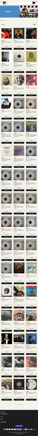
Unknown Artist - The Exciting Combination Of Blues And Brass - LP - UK (31, 347)
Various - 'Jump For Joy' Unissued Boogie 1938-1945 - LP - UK (19, 230)
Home (2, 20)
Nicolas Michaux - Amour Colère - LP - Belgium (5, 65)
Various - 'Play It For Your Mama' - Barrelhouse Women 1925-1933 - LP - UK (31, 253)
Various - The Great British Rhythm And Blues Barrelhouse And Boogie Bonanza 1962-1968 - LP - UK (19, 160)
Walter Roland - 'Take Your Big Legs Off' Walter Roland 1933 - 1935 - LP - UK (31, 112)
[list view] (36, 25)
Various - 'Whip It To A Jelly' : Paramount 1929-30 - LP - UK (31, 230)
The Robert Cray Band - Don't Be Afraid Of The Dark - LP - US (19, 347)
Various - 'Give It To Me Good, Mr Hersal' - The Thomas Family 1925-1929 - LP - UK (6, 253)
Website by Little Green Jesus (13, 432)
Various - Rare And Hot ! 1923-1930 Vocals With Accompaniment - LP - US (31, 65)
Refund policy (27, 432)
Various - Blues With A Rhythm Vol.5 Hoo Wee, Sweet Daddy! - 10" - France (31, 324)
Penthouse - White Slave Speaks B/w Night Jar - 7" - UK (18, 393)
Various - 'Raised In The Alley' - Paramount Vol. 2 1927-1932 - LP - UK (19, 207)
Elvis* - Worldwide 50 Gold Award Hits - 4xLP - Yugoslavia (19, 42)
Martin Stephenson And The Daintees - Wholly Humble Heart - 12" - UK (18, 65)
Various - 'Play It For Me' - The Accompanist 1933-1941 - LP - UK (31, 184)
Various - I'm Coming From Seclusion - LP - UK (5, 88)
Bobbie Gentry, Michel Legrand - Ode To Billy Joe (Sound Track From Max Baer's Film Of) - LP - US (19, 301)
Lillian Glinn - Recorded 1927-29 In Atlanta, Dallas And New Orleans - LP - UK (6, 159)
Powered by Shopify (19, 434)
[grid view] (34, 25)
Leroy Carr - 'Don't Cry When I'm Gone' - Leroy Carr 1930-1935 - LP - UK (6, 207)
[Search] (34, 3)
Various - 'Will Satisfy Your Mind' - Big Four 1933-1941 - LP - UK (31, 207)
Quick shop (7, 46)
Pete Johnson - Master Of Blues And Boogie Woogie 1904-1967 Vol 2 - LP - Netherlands (31, 135)
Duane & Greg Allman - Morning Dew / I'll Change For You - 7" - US (31, 393)
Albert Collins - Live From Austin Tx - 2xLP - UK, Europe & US (6, 42)
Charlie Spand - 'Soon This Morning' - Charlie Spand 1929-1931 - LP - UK (6, 277)
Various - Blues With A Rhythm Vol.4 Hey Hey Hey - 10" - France (19, 324)
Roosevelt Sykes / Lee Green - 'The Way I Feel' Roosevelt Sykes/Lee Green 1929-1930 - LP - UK (6, 136)
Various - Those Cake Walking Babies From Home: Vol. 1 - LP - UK (19, 89)
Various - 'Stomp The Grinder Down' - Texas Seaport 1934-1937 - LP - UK (18, 135)
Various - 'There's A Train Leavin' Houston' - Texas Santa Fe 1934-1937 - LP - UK (6, 184)
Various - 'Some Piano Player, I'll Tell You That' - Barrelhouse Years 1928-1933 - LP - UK (19, 112)
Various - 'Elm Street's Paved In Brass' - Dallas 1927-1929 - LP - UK (6, 230)
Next (21, 404)
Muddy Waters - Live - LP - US (19, 276)
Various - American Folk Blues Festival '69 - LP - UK (31, 370)
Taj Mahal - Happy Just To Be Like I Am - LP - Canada (6, 347)
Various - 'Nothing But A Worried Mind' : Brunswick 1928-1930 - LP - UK (18, 184)
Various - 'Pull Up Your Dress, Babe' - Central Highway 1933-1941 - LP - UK (31, 159)
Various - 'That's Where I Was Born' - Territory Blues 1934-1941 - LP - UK (18, 253)
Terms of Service (21, 432)
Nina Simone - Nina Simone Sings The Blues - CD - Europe (6, 324)
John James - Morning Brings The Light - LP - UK (6, 300)
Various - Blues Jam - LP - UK (31, 299)
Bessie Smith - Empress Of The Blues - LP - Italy (6, 393)
